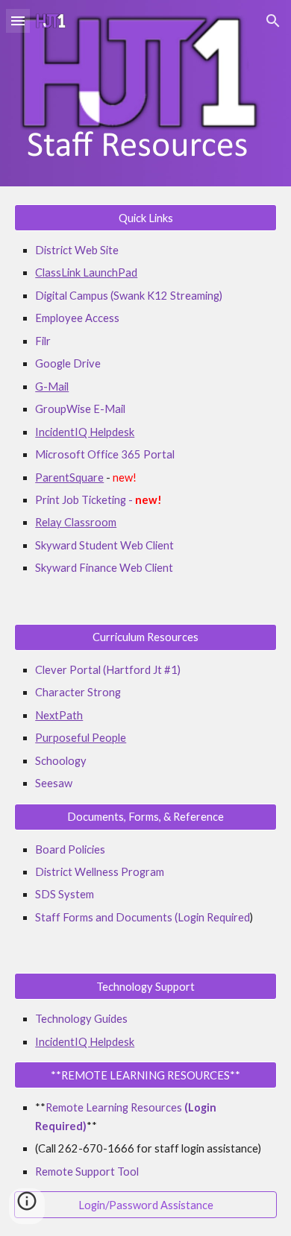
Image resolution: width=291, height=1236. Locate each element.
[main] (145, 409)
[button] (18, 20)
